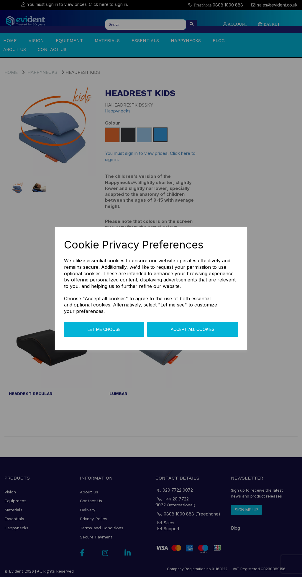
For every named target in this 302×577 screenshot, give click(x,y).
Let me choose (104, 329)
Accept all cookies (192, 329)
